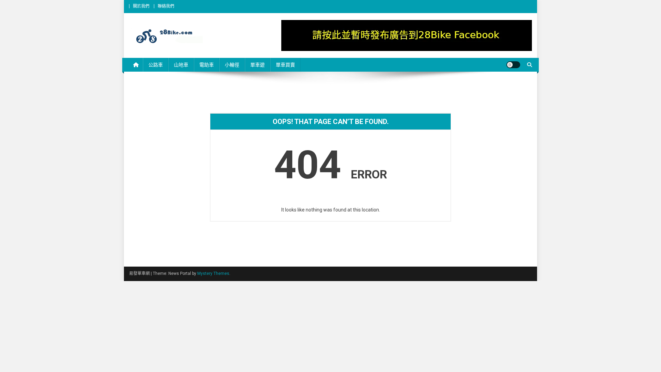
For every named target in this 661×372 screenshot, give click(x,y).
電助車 (206, 65)
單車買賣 (285, 65)
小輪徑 (232, 65)
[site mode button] (513, 64)
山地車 (181, 65)
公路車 (155, 65)
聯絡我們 (166, 6)
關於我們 (141, 6)
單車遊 (257, 65)
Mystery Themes (213, 273)
